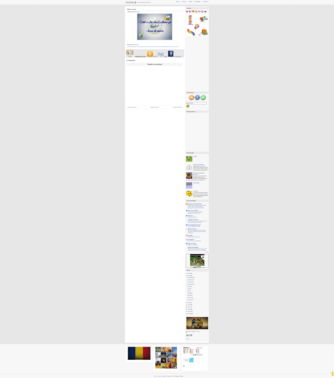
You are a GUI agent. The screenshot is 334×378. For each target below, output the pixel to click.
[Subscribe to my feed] (150, 56)
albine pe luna (131, 46)
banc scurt (147, 46)
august (189, 286)
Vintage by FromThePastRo (194, 204)
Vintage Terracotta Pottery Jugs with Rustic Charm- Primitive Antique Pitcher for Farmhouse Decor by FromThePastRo (197, 206)
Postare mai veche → (178, 107)
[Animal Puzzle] (197, 257)
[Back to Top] (332, 372)
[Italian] (199, 12)
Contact (205, 1)
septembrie (190, 284)
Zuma (190, 1)
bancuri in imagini (162, 46)
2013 (189, 309)
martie (188, 295)
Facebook (177, 56)
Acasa (177, 1)
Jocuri (184, 1)
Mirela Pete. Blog (192, 229)
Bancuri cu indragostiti (198, 164)
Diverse (130, 2)
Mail (165, 56)
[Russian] (205, 12)
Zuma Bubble (196, 182)
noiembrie (189, 279)
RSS (155, 56)
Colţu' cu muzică (192, 243)
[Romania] (139, 359)
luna (167, 46)
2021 (189, 273)
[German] (193, 12)
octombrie (189, 282)
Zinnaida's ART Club (193, 219)
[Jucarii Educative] (197, 35)
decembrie (190, 277)
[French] (190, 12)
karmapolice (191, 239)
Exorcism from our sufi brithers (194, 240)
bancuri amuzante (154, 46)
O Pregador (168, 376)
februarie (189, 297)
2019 (189, 302)
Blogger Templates (179, 376)
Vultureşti (190, 215)
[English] (187, 12)
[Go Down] (332, 375)
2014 (189, 307)
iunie (188, 288)
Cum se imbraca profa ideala (194, 226)
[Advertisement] (197, 64)
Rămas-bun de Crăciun (193, 244)
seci (173, 46)
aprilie (188, 293)
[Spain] (196, 12)
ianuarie (189, 299)
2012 (189, 311)
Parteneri (197, 1)
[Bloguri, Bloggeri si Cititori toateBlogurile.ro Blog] (193, 331)
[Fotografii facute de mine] (166, 368)
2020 (189, 275)
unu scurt (176, 46)
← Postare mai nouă (131, 107)
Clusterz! (195, 156)
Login (187, 339)
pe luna (170, 46)
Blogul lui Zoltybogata (193, 247)
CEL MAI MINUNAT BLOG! (194, 225)
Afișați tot (206, 251)
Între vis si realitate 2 (193, 210)
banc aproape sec (141, 46)
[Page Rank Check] (189, 335)
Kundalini (190, 235)
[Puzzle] (197, 328)
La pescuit (195, 191)
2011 (189, 313)
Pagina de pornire (154, 107)
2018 (189, 304)
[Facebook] (197, 99)
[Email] (203, 99)
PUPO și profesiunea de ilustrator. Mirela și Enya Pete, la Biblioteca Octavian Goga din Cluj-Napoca (197, 231)
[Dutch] (202, 12)
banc (136, 46)
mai (188, 291)
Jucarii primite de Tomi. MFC (194, 236)
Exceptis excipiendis (192, 217)
